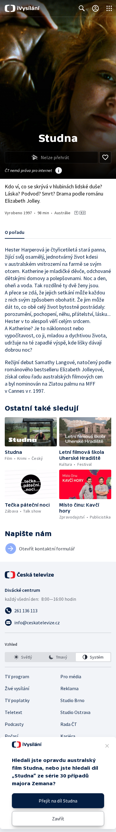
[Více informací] (58, 171)
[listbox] (58, 657)
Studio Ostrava (75, 712)
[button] (31, 431)
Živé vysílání (17, 688)
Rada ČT (68, 724)
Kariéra (67, 736)
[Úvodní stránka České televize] (30, 574)
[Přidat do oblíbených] (105, 157)
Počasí (11, 736)
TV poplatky (17, 700)
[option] (23, 657)
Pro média (70, 676)
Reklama (69, 688)
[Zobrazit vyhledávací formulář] (82, 8)
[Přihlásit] (95, 8)
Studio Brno (72, 700)
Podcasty (14, 724)
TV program (17, 676)
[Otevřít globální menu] (109, 8)
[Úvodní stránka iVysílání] (22, 8)
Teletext (13, 712)
